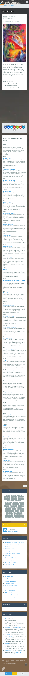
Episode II (7, 497)
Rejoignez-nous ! (10, 661)
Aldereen (7, 643)
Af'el (6, 619)
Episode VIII (18, 500)
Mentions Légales (10, 660)
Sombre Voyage (7, 293)
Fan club (15, 502)
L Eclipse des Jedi (7, 246)
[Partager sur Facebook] (5, 127)
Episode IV (21, 497)
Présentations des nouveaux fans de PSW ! (15, 542)
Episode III (14, 497)
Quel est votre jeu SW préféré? (12, 562)
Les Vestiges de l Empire (9, 305)
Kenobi (5, 269)
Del (21, 638)
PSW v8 (3, 660)
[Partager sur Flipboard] (20, 127)
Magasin (7, 505)
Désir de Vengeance (8, 224)
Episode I (19, 495)
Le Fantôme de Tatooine (9, 213)
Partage (8, 673)
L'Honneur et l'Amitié (8, 371)
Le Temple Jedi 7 (9, 576)
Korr (24, 638)
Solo (14, 512)
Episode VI (21, 499)
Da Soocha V (8, 650)
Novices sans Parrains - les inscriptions (14, 594)
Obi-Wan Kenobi (10, 507)
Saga (17, 510)
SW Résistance (18, 514)
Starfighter (10, 514)
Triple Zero (6, 426)
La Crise (5, 404)
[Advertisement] (14, 106)
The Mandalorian (19, 516)
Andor (8, 495)
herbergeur (7, 555)
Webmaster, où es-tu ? (10, 548)
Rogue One (20, 509)
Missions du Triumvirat (10, 583)
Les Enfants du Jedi (8, 382)
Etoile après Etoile (7, 393)
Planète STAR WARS (13, 2)
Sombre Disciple (7, 202)
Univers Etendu (9, 517)
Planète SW (19, 507)
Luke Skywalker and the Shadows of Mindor (14, 280)
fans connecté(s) (13, 530)
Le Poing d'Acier (7, 158)
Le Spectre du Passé (8, 360)
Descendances (6, 146)
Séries (21, 510)
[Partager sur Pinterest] (14, 127)
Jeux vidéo (15, 504)
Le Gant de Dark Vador (8, 316)
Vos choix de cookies (20, 660)
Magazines (13, 505)
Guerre (10, 636)
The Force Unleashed (8, 257)
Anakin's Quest (7, 415)
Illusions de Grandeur (8, 449)
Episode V (14, 499)
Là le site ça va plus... (10, 551)
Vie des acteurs (19, 517)
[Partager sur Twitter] (11, 127)
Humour (21, 502)
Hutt (21, 650)
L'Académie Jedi (8, 579)
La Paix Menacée (7, 191)
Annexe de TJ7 (8, 588)
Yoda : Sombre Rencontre (9, 327)
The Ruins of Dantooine (9, 169)
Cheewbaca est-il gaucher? (11, 557)
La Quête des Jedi (7, 338)
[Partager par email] (14, 130)
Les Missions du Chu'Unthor (11, 585)
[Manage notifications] (26, 664)
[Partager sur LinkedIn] (23, 127)
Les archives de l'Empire (10, 597)
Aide (15, 673)
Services (9, 512)
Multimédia (21, 505)
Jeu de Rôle (8, 504)
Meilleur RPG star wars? (10, 564)
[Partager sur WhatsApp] (17, 127)
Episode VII (10, 500)
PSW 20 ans (8, 509)
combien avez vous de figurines (12, 553)
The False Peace (7, 235)
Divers (13, 495)
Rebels (14, 509)
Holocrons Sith (8, 592)
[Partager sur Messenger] (8, 127)
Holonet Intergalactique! (11, 581)
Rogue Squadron (9, 510)
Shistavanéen (8, 627)
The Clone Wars (7, 437)
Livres (21, 504)
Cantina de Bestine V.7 (10, 590)
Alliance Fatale (6, 460)
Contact (3, 661)
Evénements (8, 502)
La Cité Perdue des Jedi (9, 180)
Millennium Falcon (7, 471)
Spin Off (20, 512)
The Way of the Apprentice (9, 349)
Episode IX (7, 499)
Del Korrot (7, 634)
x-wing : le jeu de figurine (10, 560)
